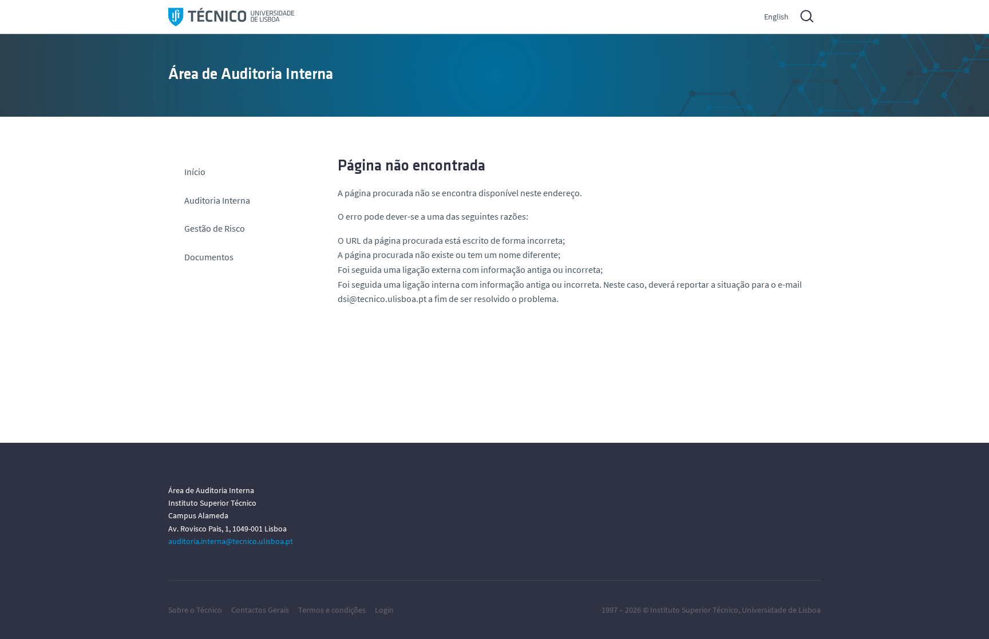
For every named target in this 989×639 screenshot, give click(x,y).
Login (384, 610)
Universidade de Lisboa (781, 610)
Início (194, 171)
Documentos (209, 257)
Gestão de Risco (214, 228)
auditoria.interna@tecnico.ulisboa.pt (230, 541)
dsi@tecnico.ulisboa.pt (382, 298)
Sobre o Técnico (195, 610)
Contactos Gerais (260, 610)
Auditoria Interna (217, 200)
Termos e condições (332, 610)
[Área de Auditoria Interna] (231, 17)
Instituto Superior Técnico (694, 610)
